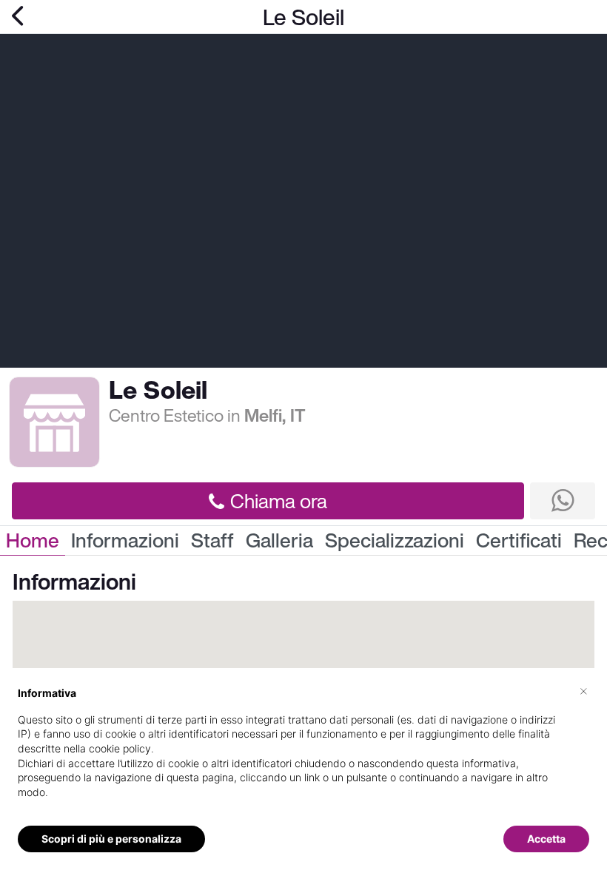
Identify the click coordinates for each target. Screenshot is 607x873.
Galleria (279, 540)
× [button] (583, 690)
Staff (212, 540)
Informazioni (125, 540)
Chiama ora (278, 501)
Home (32, 540)
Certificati (519, 540)
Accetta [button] (546, 838)
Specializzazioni (394, 540)
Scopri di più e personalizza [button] (111, 838)
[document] (303, 754)
